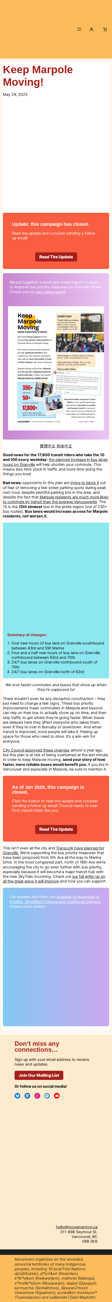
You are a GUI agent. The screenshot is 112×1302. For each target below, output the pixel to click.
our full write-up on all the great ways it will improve (54, 879)
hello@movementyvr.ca (76, 1227)
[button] (56, 256)
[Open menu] (79, 29)
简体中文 (64, 446)
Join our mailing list (39, 1075)
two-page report (50, 292)
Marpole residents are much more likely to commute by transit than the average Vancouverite (56, 499)
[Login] (91, 29)
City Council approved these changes (36, 750)
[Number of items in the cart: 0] (105, 29)
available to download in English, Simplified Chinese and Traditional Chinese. (55, 899)
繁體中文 (47, 446)
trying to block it (84, 482)
